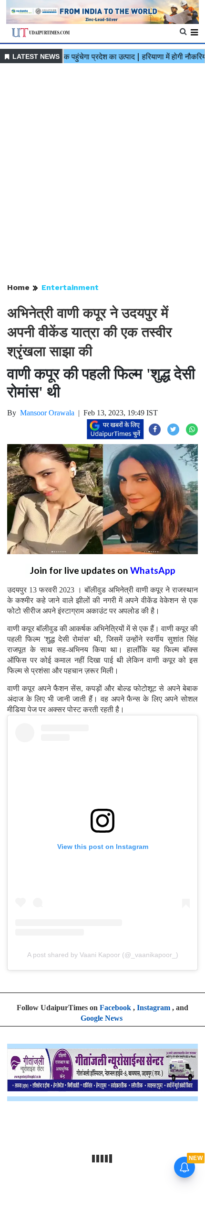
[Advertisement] (102, 174)
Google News (102, 1018)
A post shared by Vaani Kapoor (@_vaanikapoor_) (102, 955)
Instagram (153, 1008)
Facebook (115, 1008)
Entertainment (70, 287)
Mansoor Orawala (47, 413)
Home (18, 287)
